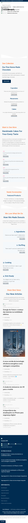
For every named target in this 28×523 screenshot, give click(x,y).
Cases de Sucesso (5, 493)
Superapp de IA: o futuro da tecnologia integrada (13, 480)
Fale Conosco (4, 501)
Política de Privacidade (6, 503)
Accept (3, 521)
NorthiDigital (4, 488)
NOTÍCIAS (17, 307)
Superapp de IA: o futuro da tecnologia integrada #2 (14, 476)
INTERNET (5, 307)
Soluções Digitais (5, 490)
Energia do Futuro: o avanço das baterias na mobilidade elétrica (13, 312)
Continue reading (7, 326)
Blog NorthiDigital (5, 498)
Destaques (3, 495)
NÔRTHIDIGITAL (11, 307)
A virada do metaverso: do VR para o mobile (13, 388)
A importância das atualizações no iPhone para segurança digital (13, 412)
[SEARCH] (25, 5)
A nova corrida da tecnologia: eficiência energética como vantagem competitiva (13, 363)
